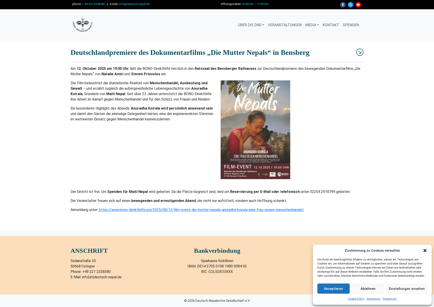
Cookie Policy (356, 298)
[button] (425, 250)
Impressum (373, 298)
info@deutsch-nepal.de (134, 4)
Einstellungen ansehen (407, 289)
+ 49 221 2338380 (93, 4)
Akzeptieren (333, 289)
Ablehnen (368, 289)
